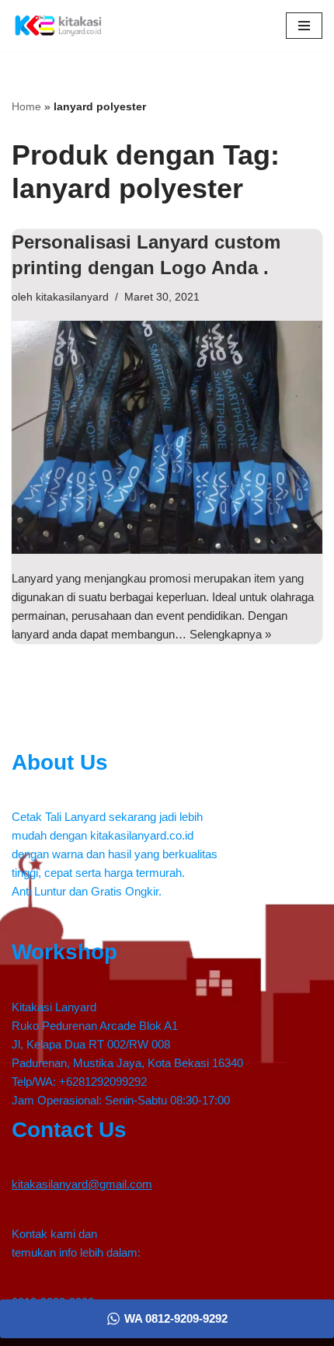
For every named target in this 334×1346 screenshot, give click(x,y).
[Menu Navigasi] (304, 25)
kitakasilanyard (72, 297)
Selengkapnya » (230, 634)
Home (26, 106)
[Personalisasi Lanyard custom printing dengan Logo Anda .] (167, 437)
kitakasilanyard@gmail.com (82, 1184)
